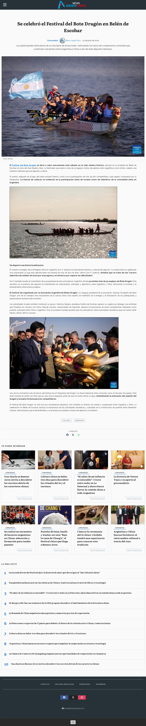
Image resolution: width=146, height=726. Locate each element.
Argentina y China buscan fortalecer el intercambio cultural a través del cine (127, 536)
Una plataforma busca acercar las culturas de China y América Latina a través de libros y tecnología (57, 582)
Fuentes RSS (84, 684)
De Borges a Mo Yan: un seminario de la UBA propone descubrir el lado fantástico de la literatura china (59, 603)
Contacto (45, 684)
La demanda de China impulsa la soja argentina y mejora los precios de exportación (49, 613)
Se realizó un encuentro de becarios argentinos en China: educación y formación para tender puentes (18, 538)
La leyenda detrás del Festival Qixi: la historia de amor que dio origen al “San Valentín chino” (54, 572)
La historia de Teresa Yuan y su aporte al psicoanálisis (126, 480)
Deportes (79, 420)
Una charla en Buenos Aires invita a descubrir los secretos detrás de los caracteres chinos (18, 481)
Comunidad (52, 40)
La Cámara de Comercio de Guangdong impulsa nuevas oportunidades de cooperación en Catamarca (57, 653)
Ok (73, 722)
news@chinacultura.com (74, 708)
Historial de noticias (64, 684)
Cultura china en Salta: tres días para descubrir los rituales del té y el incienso (55, 481)
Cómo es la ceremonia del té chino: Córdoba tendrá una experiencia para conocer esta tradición (91, 538)
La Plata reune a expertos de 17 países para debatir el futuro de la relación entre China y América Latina (59, 623)
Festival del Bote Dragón (24, 165)
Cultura (66, 420)
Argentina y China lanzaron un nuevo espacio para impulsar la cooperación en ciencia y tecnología (57, 643)
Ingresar (101, 684)
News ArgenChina (73, 40)
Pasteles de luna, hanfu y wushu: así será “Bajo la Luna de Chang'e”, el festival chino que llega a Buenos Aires (54, 538)
